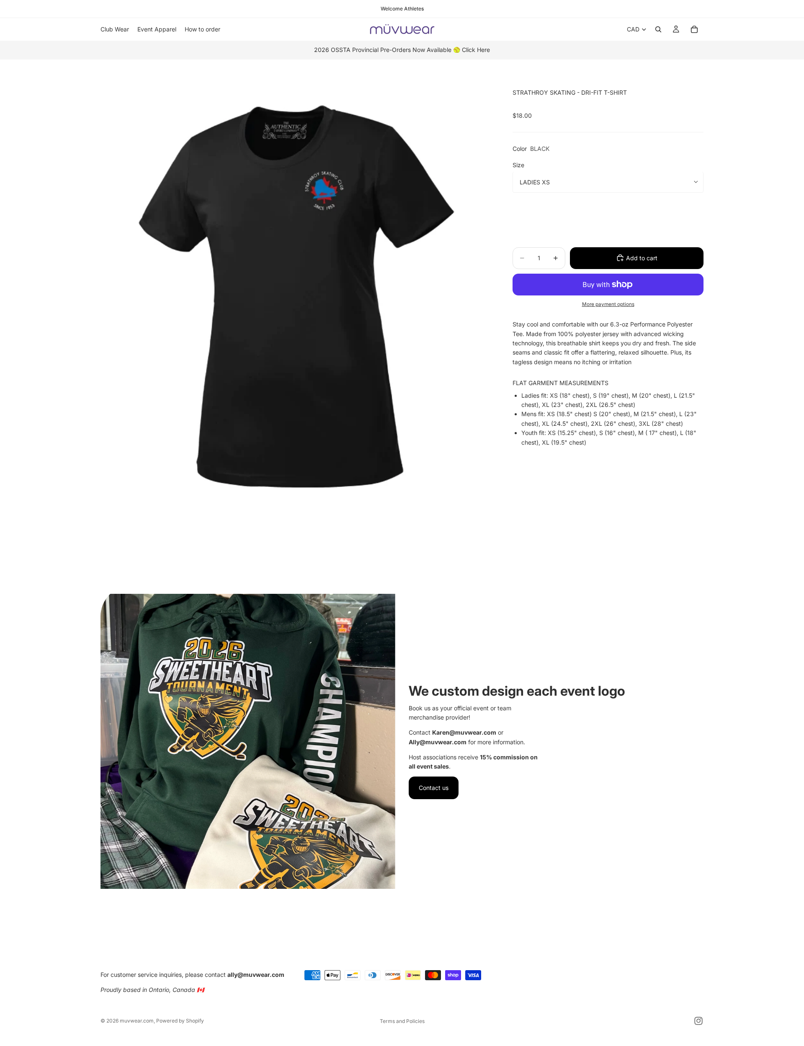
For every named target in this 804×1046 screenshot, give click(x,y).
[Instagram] (698, 1021)
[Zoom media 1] (296, 331)
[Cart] (694, 29)
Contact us (433, 787)
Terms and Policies (402, 1021)
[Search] (658, 29)
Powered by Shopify (180, 1021)
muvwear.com (137, 1021)
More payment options (608, 304)
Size (518, 164)
